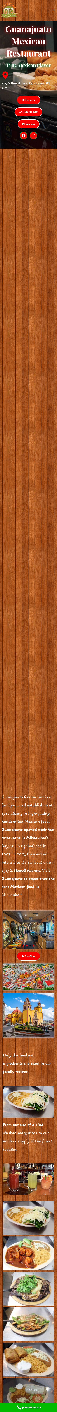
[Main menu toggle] (54, 10)
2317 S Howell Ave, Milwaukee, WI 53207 (26, 85)
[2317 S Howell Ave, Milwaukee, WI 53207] (5, 75)
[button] (23, 945)
